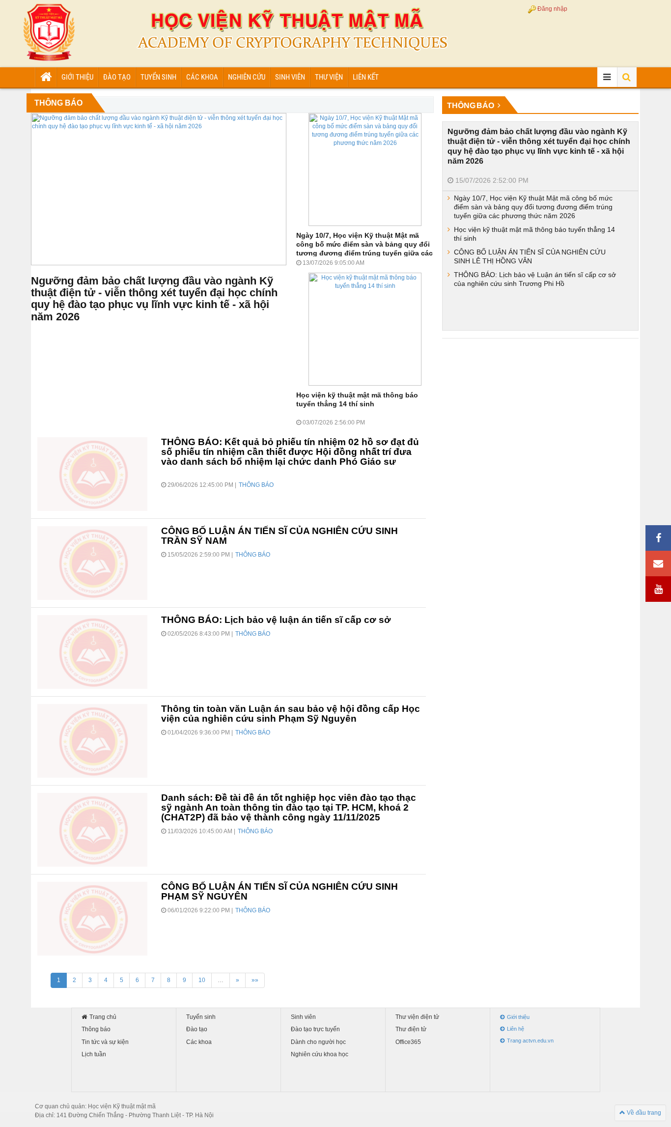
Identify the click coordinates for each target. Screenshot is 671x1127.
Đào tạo (117, 77)
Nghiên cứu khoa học (319, 1054)
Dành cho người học (318, 1042)
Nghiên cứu (246, 77)
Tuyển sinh (158, 77)
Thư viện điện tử (417, 1017)
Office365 (408, 1042)
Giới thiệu (77, 77)
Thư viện (329, 77)
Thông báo (96, 1029)
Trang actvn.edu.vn (530, 1040)
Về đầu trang (643, 1112)
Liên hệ (515, 1029)
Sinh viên (290, 77)
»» (255, 980)
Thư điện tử (410, 1029)
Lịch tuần (94, 1054)
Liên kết (366, 77)
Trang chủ (102, 1017)
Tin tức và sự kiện (105, 1042)
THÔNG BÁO (471, 105)
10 (201, 980)
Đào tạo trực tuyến (315, 1029)
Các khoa (202, 77)
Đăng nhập (552, 8)
